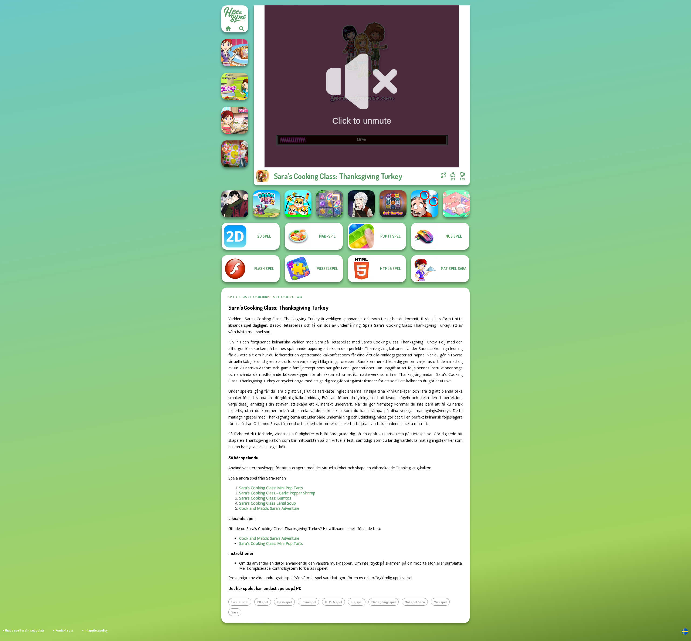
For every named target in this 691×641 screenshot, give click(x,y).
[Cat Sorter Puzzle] (393, 203)
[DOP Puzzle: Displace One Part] (424, 203)
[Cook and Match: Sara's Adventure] (234, 153)
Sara (234, 612)
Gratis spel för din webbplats (25, 630)
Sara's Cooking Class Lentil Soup (267, 503)
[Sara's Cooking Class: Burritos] (234, 120)
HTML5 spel (333, 602)
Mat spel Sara (292, 297)
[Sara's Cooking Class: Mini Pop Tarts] (234, 52)
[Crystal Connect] (329, 203)
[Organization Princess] (456, 203)
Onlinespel (308, 602)
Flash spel (284, 602)
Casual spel (239, 602)
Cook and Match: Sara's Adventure (269, 508)
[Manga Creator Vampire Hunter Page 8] (234, 203)
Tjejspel (245, 297)
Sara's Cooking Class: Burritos (265, 498)
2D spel (262, 602)
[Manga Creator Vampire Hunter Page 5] (361, 203)
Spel (231, 297)
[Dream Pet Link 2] (266, 203)
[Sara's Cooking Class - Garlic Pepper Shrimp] (234, 86)
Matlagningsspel (267, 297)
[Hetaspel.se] (228, 28)
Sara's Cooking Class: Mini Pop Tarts (271, 487)
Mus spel (440, 602)
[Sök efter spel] (241, 28)
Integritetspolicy (96, 630)
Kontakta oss (65, 630)
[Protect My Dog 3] (297, 203)
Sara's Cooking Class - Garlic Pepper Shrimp (277, 492)
